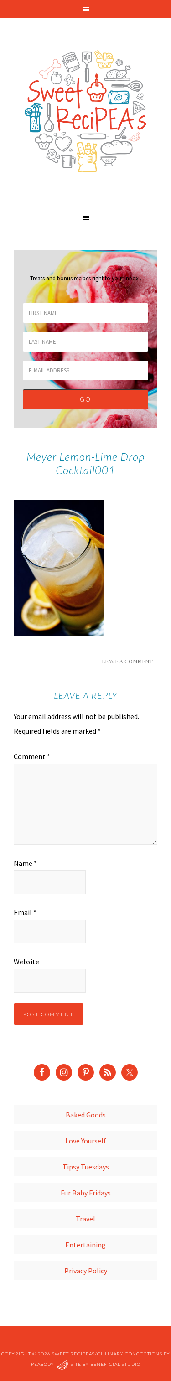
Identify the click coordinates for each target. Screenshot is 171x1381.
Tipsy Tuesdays (85, 1166)
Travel (85, 1218)
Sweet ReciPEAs (85, 111)
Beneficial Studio (115, 1364)
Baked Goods (86, 1114)
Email (25, 912)
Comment (32, 756)
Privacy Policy (85, 1270)
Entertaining (85, 1244)
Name (25, 863)
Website (26, 961)
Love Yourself (85, 1140)
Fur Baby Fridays (86, 1192)
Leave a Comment (127, 661)
